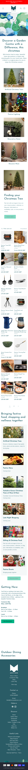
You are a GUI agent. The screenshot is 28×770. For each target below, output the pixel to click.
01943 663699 (14, 695)
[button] (3, 8)
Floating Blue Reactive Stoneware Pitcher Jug (20, 331)
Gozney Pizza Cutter (6, 395)
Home (14, 714)
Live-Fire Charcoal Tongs (6, 268)
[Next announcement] (25, 2)
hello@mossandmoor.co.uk (14, 700)
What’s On (14, 727)
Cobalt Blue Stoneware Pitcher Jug (7, 331)
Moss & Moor (10, 768)
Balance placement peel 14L (6, 289)
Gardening (14, 720)
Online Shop (14, 716)
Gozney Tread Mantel (20, 288)
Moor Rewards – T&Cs (14, 749)
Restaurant (14, 718)
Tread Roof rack (18, 310)
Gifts (14, 724)
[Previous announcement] (3, 2)
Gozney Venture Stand (7, 310)
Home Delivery (14, 742)
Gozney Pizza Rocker (19, 395)
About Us (14, 726)
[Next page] (18, 406)
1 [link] (9, 406)
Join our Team (14, 748)
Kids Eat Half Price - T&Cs (14, 752)
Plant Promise (14, 738)
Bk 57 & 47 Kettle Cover (18, 268)
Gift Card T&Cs (14, 740)
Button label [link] (10, 216)
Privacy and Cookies (14, 746)
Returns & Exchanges (14, 736)
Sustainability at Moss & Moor (14, 744)
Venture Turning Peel (19, 352)
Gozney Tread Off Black (6, 246)
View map (14, 684)
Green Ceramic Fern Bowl (6, 353)
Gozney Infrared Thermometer (5, 375)
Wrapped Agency (20, 768)
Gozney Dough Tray (19, 374)
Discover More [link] (14, 578)
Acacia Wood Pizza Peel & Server (19, 246)
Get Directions (8, 621)
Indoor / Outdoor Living (14, 722)
